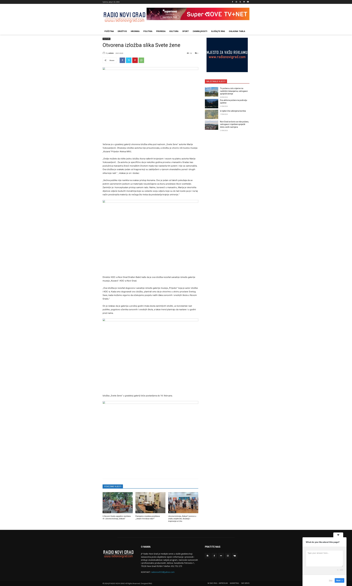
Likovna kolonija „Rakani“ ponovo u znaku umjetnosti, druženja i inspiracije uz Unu (182, 518)
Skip (330, 580)
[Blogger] (207, 555)
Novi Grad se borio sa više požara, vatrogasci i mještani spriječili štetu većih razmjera (234, 124)
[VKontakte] (234, 555)
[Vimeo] (244, 2)
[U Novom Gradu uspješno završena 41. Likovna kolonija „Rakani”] (118, 502)
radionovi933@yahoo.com (162, 572)
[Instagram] (236, 2)
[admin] (104, 53)
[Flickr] (221, 555)
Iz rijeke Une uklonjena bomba (233, 111)
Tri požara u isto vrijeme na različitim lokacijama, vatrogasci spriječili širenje (234, 91)
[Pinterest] (135, 60)
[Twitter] (240, 2)
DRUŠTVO (106, 512)
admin (111, 53)
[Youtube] (247, 2)
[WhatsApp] (141, 60)
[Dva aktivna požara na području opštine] (211, 103)
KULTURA (106, 39)
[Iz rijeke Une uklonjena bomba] (211, 114)
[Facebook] (232, 2)
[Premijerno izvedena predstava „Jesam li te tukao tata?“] (150, 502)
